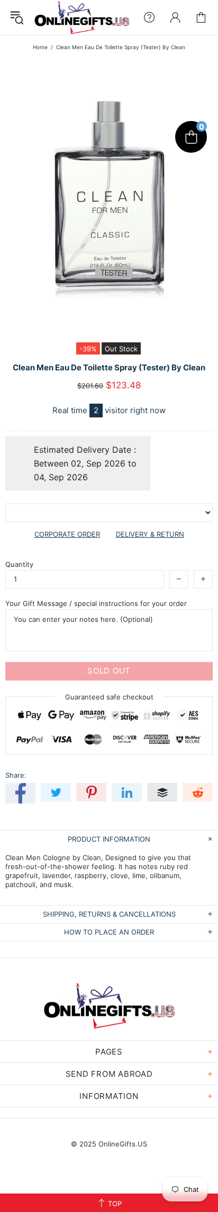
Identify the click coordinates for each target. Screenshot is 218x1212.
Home (40, 47)
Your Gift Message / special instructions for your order (96, 603)
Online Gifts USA (82, 17)
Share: (15, 775)
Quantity (19, 564)
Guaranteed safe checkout (109, 696)
